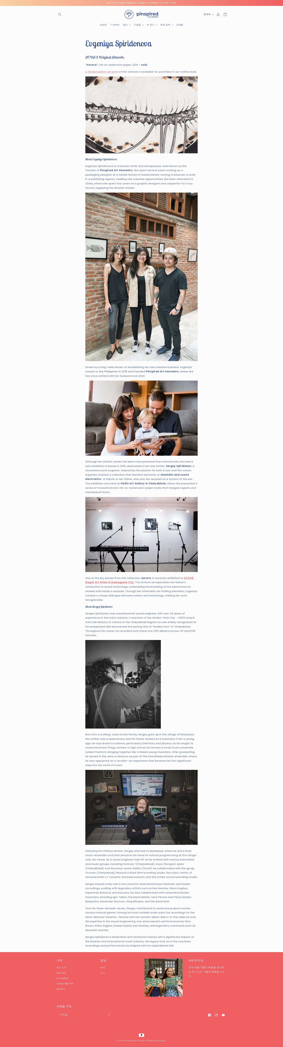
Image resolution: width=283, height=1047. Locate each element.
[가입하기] (108, 1015)
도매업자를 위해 (64, 983)
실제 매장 (61, 972)
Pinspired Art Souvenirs (136, 1040)
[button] (59, 14)
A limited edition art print (101, 71)
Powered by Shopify (157, 1040)
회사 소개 (61, 967)
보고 (102, 972)
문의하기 (61, 989)
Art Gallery (62, 978)
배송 (102, 967)
